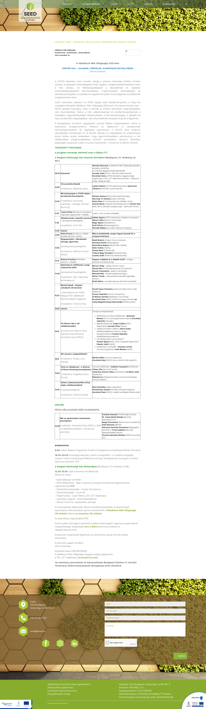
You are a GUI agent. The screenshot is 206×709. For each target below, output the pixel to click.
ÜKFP (113, 4)
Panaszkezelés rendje (58, 694)
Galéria (148, 4)
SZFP (130, 4)
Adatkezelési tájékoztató (60, 687)
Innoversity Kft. (63, 703)
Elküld (181, 656)
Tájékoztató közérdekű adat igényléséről (68, 684)
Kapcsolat (169, 4)
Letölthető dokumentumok (62, 690)
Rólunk (67, 4)
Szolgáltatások (91, 4)
